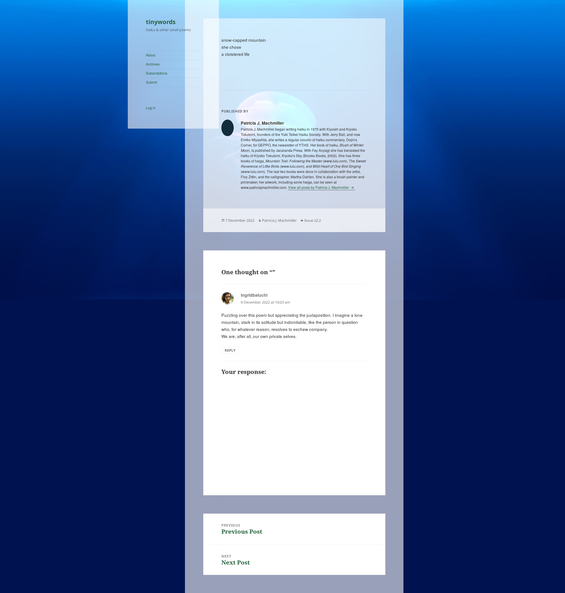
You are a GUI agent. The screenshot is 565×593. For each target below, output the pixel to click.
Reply (230, 350)
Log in (151, 107)
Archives (153, 64)
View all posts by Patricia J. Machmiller (319, 187)
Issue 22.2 (312, 220)
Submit (151, 82)
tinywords (160, 22)
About (150, 55)
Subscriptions (156, 73)
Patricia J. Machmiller (279, 220)
